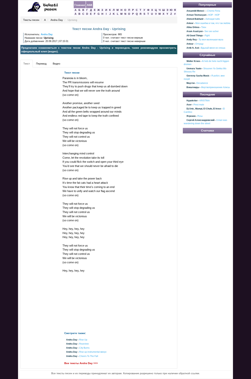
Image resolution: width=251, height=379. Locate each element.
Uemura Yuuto (194, 68)
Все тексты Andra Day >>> (81, 363)
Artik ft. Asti (193, 48)
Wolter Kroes (193, 61)
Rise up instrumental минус (93, 352)
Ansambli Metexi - (196, 11)
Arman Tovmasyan (196, 15)
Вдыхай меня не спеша (213, 48)
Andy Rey (192, 39)
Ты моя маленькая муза (211, 39)
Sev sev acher (212, 31)
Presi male (198, 104)
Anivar (190, 23)
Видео (56, 63)
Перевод (41, 63)
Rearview (84, 344)
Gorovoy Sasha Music (198, 76)
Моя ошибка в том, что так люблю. (213, 23)
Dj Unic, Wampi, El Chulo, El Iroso (204, 109)
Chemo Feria (213, 11)
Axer (189, 104)
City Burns (84, 348)
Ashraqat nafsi (212, 19)
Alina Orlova (193, 27)
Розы (200, 116)
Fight (207, 35)
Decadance (202, 83)
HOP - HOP (214, 15)
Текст (26, 63)
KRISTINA (205, 100)
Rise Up (83, 339)
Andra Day (57, 20)
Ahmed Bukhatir (195, 19)
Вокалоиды (193, 87)
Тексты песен (31, 20)
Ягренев (191, 116)
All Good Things (195, 35)
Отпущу (199, 44)
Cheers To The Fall (88, 356)
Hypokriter (192, 100)
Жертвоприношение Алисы (215, 87)
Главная (79, 5)
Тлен (203, 27)
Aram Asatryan (195, 31)
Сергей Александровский (200, 120)
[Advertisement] (38, 124)
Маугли (191, 83)
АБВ (89, 5)
